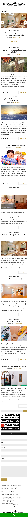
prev (2, 22)
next (25, 22)
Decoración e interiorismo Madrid (8, 489)
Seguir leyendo (14, 41)
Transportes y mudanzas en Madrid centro (10, 504)
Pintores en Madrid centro (6, 497)
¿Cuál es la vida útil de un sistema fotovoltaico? (14, 99)
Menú (4, 11)
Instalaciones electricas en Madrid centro (9, 494)
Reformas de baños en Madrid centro (8, 500)
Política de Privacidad (5, 498)
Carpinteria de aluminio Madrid (7, 487)
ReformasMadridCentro (14, 30)
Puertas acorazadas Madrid (16, 498)
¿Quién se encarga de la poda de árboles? (14, 51)
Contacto (16, 488)
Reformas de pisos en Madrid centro (8, 501)
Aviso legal (3, 485)
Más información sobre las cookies (8, 495)
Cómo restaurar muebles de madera (14, 190)
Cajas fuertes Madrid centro (15, 485)
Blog (8, 485)
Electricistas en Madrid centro (7, 491)
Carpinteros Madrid (19, 487)
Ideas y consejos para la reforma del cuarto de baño (14, 34)
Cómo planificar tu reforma (14, 321)
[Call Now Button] (14, 515)
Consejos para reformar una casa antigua (14, 366)
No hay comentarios (17, 37)
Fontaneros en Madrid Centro (7, 492)
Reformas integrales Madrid (7, 503)
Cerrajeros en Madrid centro (7, 488)
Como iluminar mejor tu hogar (14, 279)
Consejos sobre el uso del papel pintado (14, 145)
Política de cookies (17, 497)
